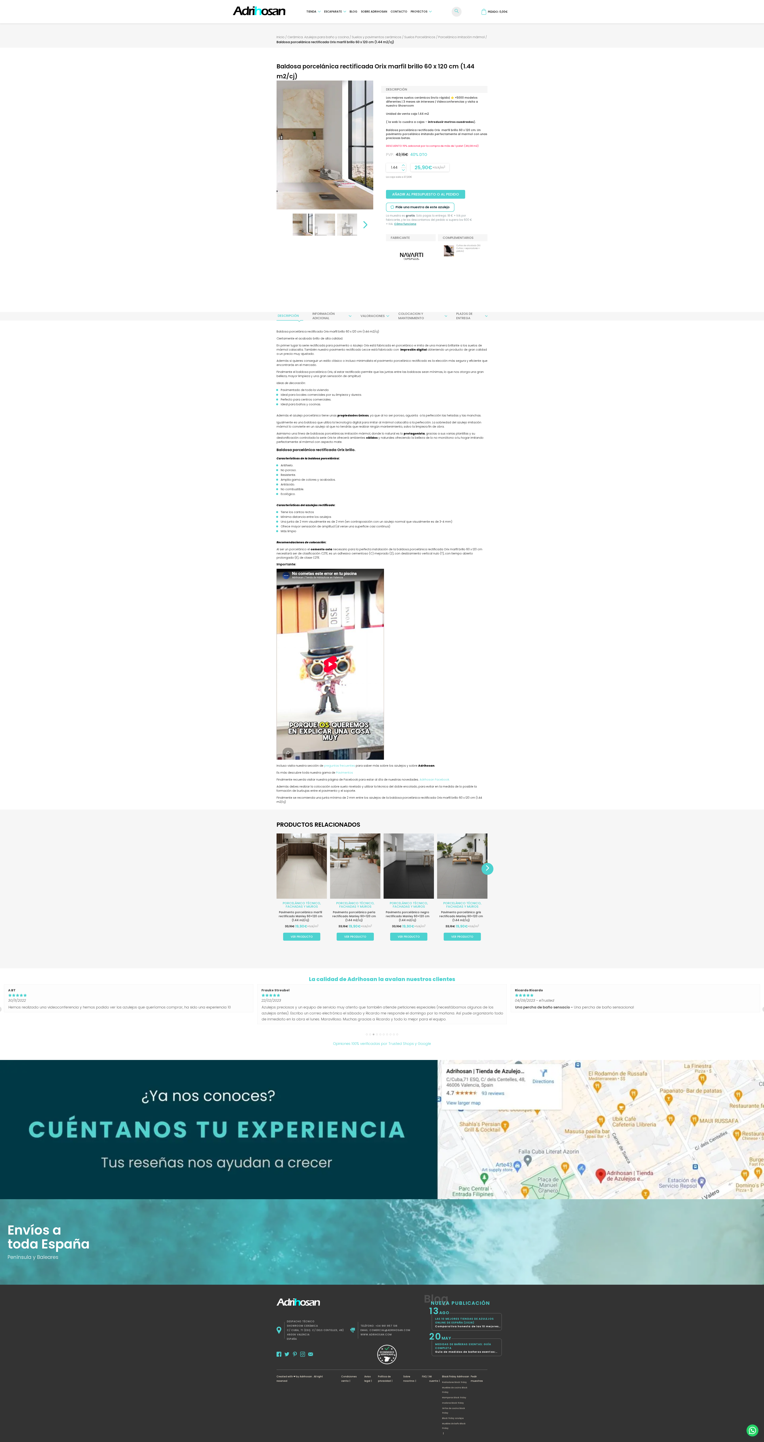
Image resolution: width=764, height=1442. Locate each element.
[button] (752, 1430)
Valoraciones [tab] (373, 316)
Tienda (311, 11)
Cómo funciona (405, 224)
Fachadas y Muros (302, 906)
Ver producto (302, 937)
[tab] (288, 315)
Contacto (399, 11)
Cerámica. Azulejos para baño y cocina (318, 37)
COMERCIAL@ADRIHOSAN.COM (389, 1330)
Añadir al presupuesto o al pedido (425, 194)
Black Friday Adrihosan (455, 1376)
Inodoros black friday (453, 1403)
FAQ (424, 1376)
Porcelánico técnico (301, 903)
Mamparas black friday (454, 1397)
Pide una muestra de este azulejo (423, 207)
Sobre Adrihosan (374, 11)
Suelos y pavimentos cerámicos (376, 37)
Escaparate (333, 11)
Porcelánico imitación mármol (461, 37)
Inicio (281, 37)
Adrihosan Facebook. (434, 780)
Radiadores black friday (454, 1382)
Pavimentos (344, 773)
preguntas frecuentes (339, 766)
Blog (353, 11)
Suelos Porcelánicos (419, 37)
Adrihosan (306, 1376)
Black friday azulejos (453, 1418)
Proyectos (419, 11)
